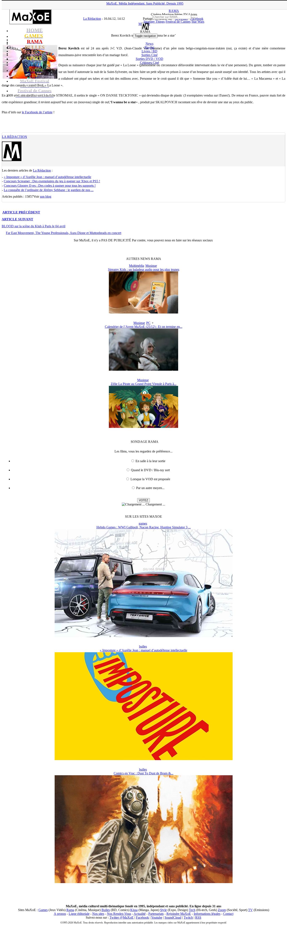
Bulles (105, 910)
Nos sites (98, 913)
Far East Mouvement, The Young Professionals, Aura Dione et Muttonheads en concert (63, 233)
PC (148, 323)
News (149, 43)
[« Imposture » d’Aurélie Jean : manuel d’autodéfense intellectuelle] (144, 759)
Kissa (134, 910)
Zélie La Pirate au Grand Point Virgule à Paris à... (143, 384)
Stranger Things (154, 21)
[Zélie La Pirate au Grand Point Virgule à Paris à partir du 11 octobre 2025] (143, 427)
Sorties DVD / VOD (149, 59)
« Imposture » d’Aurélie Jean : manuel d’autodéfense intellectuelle (47, 177)
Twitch (188, 917)
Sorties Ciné (149, 55)
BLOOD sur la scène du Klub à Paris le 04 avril (33, 226)
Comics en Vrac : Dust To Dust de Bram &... (143, 773)
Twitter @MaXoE (121, 917)
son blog (45, 196)
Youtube (156, 917)
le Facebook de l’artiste (37, 112)
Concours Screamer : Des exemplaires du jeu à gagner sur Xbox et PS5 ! (52, 181)
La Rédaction (14, 137)
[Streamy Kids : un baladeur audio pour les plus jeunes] (143, 312)
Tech (192, 910)
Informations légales (207, 913)
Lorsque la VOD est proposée (150, 479)
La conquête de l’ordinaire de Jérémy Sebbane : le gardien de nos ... (48, 190)
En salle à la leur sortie (150, 461)
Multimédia (136, 265)
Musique (151, 265)
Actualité (140, 913)
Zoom (222, 910)
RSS (198, 917)
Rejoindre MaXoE (178, 913)
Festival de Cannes (178, 21)
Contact (228, 913)
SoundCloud (173, 917)
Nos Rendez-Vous (119, 913)
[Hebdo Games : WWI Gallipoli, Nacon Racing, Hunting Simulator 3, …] (144, 636)
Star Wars (197, 21)
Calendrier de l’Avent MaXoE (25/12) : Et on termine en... (143, 326)
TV (250, 910)
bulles (143, 646)
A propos (60, 913)
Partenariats (156, 913)
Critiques (149, 62)
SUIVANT (17, 219)
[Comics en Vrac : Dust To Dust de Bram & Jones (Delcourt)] (144, 882)
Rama (70, 910)
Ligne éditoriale (79, 913)
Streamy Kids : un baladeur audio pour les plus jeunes (143, 269)
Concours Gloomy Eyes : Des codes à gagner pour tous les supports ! (50, 185)
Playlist (149, 47)
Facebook (142, 917)
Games (43, 910)
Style (163, 910)
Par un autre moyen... (150, 488)
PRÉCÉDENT (21, 212)
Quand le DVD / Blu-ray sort (150, 470)
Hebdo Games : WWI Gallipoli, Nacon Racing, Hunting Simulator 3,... (143, 527)
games (143, 523)
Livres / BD (149, 51)
